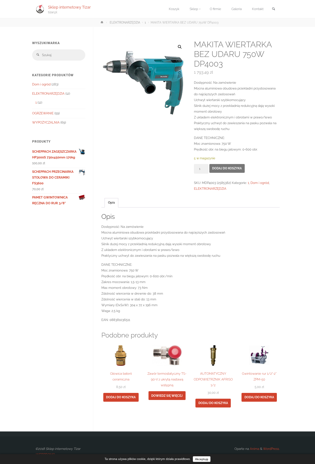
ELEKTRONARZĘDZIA (125, 22)
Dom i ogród (259, 183)
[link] (273, 9)
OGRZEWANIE (43, 113)
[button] (180, 47)
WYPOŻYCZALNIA (46, 122)
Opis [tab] (111, 202)
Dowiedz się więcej (167, 395)
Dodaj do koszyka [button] (121, 397)
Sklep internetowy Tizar (69, 7)
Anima (254, 449)
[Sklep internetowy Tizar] (40, 9)
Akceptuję (201, 459)
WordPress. (271, 449)
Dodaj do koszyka (227, 168)
